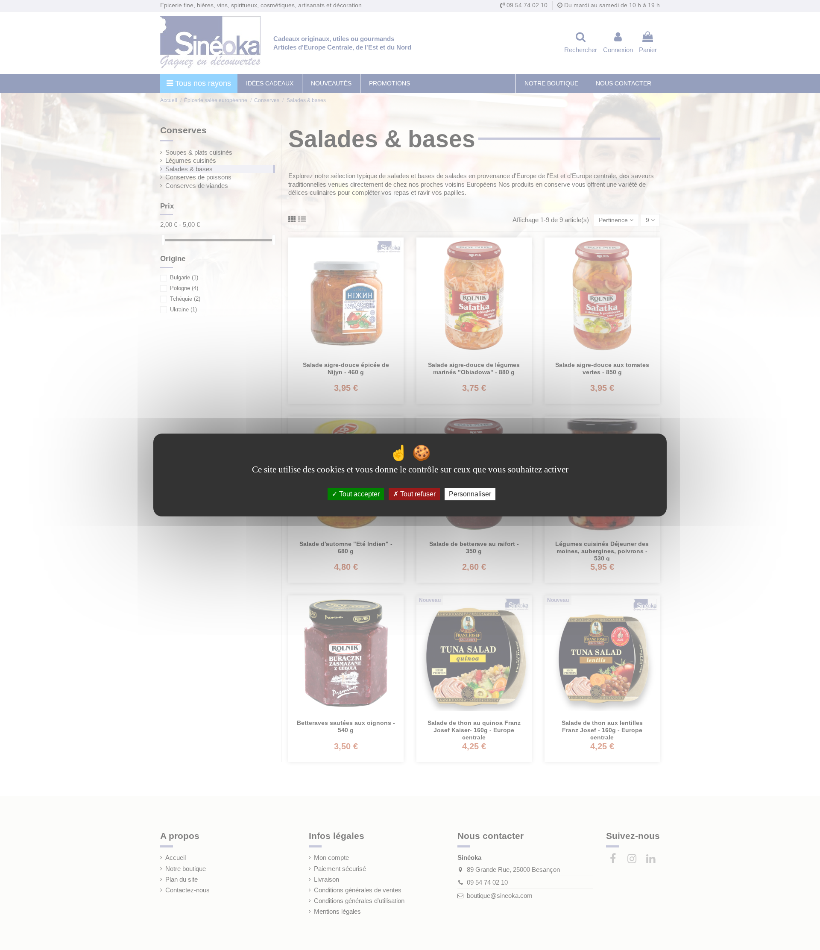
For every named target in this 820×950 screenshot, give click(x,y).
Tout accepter (358, 494)
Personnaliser (470, 494)
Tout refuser (417, 494)
